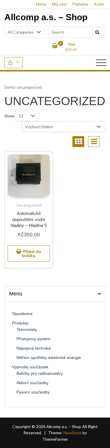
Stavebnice (22, 313)
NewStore (72, 432)
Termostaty (26, 329)
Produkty (20, 323)
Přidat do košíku (31, 253)
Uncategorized (28, 205)
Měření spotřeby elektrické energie (48, 357)
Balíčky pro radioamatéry (39, 373)
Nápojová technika (33, 348)
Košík (99, 4)
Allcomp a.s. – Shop (45, 17)
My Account (13, 62)
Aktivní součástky (32, 382)
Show (9, 115)
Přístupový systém (33, 338)
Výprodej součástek (30, 367)
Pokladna (80, 4)
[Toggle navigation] (101, 62)
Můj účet (59, 4)
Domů (9, 87)
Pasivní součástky (33, 392)
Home (41, 4)
